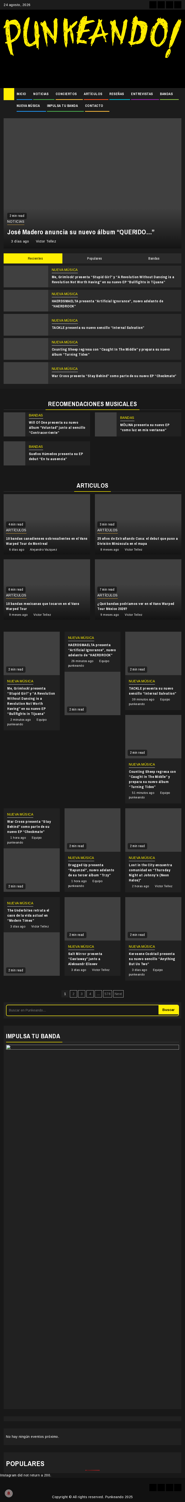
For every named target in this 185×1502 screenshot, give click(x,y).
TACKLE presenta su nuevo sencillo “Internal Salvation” (98, 327)
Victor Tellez (46, 241)
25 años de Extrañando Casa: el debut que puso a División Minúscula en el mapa (137, 541)
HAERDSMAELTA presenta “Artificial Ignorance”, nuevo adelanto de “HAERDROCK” (92, 650)
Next (118, 994)
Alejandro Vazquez (43, 549)
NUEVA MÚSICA (28, 106)
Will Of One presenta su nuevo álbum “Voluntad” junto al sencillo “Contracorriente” (57, 427)
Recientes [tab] (35, 258)
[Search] (178, 94)
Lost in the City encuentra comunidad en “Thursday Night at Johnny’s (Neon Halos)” (150, 872)
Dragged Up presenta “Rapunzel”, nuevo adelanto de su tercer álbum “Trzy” (91, 870)
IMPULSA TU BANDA (62, 106)
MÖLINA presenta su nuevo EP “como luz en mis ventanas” (145, 427)
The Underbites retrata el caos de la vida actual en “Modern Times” (28, 915)
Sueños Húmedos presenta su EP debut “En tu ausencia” (56, 456)
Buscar (168, 1010)
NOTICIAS (40, 94)
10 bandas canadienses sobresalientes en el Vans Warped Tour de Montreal (47, 541)
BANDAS (166, 94)
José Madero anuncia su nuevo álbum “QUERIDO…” (81, 231)
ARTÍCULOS (93, 94)
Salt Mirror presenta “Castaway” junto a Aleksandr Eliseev (85, 958)
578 (108, 994)
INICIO (21, 94)
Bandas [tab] (154, 258)
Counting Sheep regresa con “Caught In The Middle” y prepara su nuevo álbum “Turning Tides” (152, 779)
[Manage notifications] (9, 1493)
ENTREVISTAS (142, 94)
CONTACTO (94, 106)
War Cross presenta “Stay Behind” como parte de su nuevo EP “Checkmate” (114, 375)
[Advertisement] (92, 71)
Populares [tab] (94, 258)
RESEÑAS (116, 94)
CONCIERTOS (66, 94)
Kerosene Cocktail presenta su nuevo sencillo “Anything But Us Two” (152, 958)
